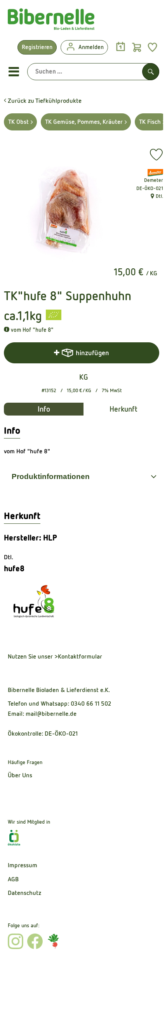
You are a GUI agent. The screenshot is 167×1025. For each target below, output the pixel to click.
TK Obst (18, 121)
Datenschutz (24, 892)
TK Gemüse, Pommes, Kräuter (84, 121)
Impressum (22, 865)
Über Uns (20, 775)
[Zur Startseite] (51, 21)
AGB (13, 879)
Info (44, 409)
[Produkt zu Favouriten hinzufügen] (156, 154)
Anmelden (91, 47)
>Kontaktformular (78, 656)
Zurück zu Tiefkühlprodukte (44, 100)
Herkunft (123, 409)
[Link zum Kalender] (120, 47)
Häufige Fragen (25, 762)
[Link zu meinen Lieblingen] (152, 47)
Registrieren (37, 47)
